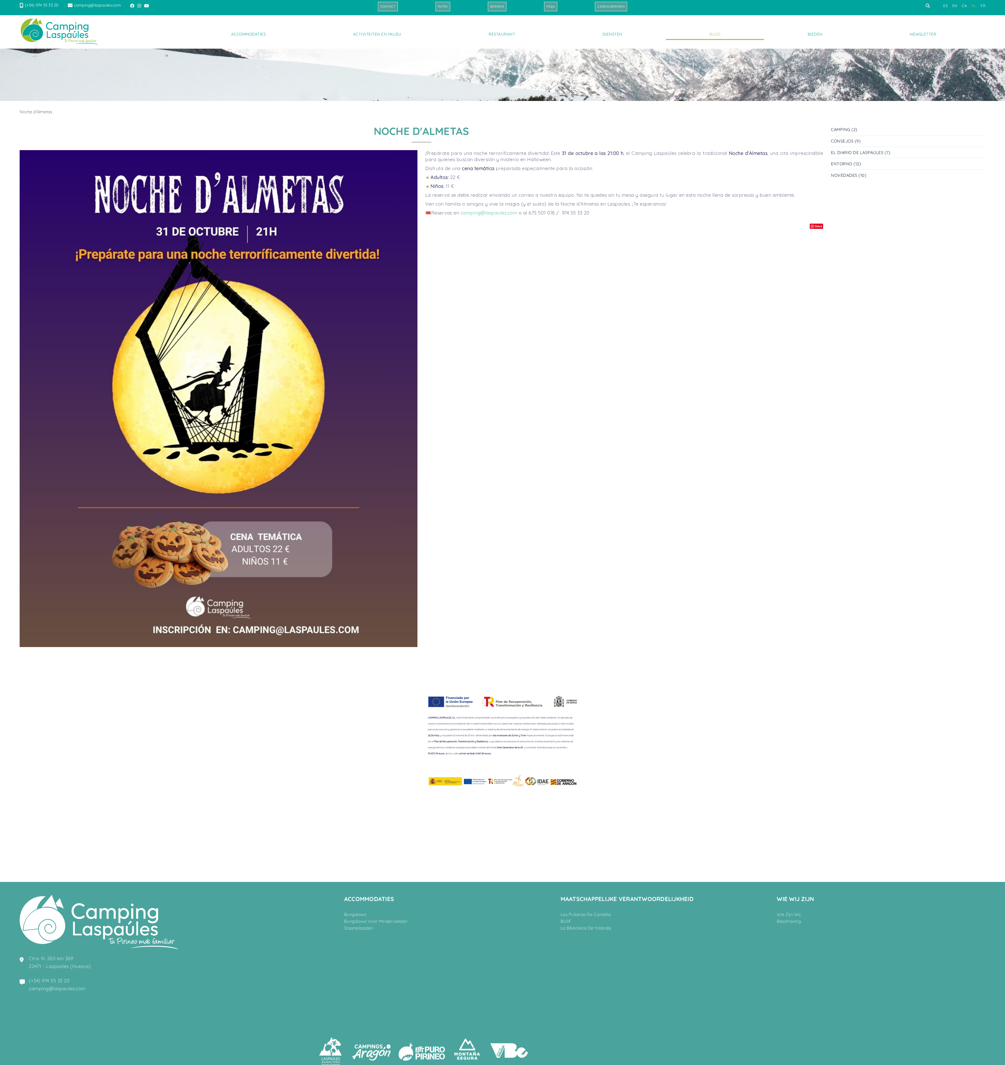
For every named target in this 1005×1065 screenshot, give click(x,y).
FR (983, 5)
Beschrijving (789, 921)
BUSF (566, 921)
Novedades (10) (848, 175)
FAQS (550, 6)
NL (974, 5)
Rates (443, 6)
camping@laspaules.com (97, 5)
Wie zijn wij (789, 914)
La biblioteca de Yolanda (586, 928)
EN (954, 5)
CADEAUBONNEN (611, 6)
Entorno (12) (846, 163)
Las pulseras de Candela (586, 914)
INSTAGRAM (139, 6)
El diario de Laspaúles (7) (860, 152)
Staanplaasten (359, 928)
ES (945, 5)
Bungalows (355, 914)
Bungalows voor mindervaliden (375, 921)
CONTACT (387, 6)
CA (964, 5)
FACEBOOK (132, 6)
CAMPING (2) (844, 129)
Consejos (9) (846, 141)
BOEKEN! (497, 6)
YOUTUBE (147, 6)
